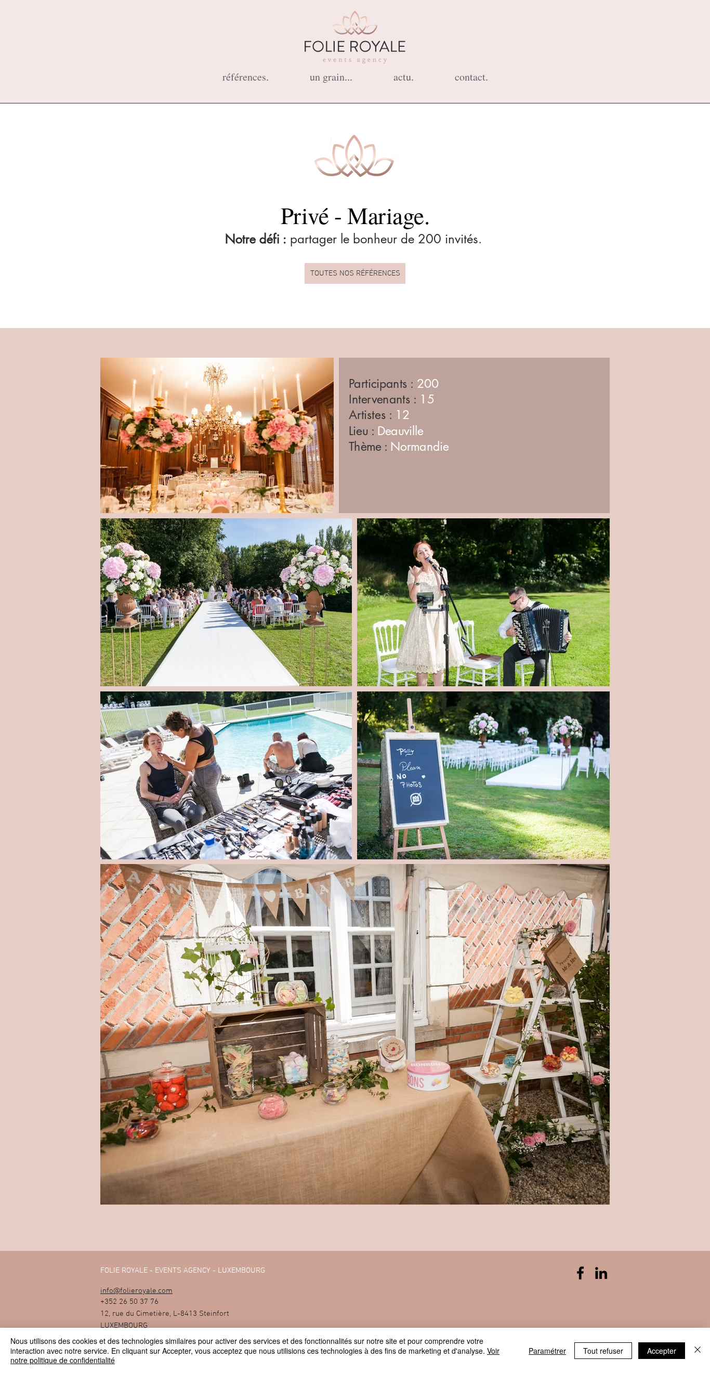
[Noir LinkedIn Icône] (601, 1273)
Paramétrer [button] (547, 1350)
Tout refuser (603, 1350)
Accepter (661, 1350)
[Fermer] (697, 1350)
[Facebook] (580, 1273)
